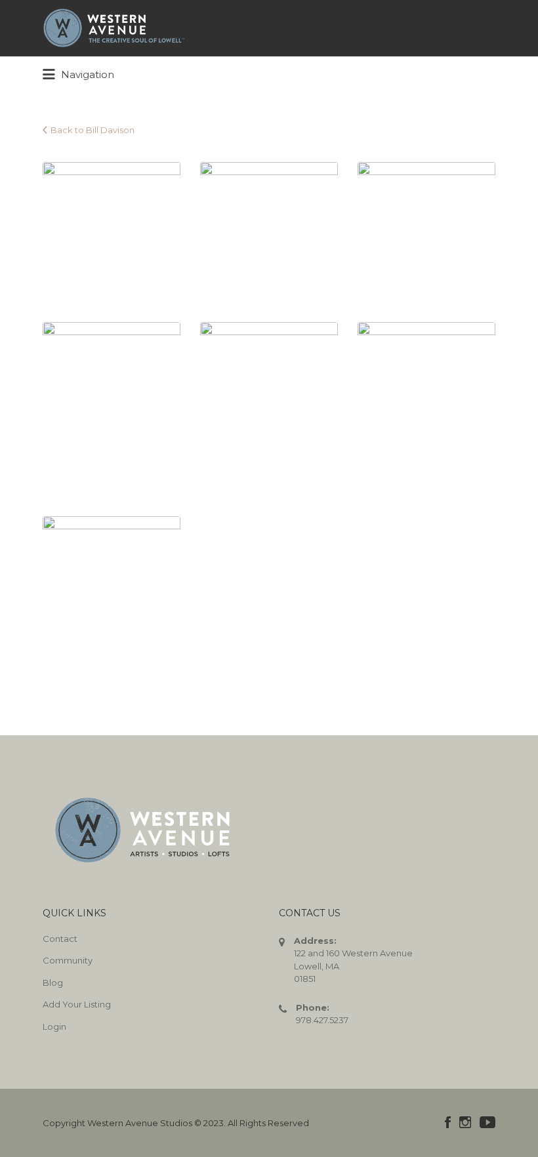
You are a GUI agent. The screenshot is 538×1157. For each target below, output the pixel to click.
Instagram (465, 1122)
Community (68, 960)
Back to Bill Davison (92, 130)
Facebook (448, 1122)
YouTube (487, 1122)
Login (54, 1026)
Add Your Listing (77, 1004)
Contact (60, 938)
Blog (53, 982)
